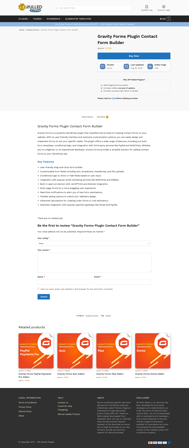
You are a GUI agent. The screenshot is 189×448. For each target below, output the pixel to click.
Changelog (63, 410)
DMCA (21, 416)
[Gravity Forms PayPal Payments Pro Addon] (36, 350)
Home (21, 30)
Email (97, 277)
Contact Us (63, 402)
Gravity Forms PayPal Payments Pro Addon (35, 375)
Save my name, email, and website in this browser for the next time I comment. (77, 289)
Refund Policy (25, 411)
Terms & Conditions (28, 402)
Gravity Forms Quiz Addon (71, 374)
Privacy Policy (25, 407)
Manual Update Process (69, 414)
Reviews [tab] (102, 117)
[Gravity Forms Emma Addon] (152, 350)
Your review (44, 250)
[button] (165, 19)
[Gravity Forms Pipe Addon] (113, 350)
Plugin (108, 315)
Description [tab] (87, 117)
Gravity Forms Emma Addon (149, 374)
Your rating (44, 238)
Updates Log (146, 10)
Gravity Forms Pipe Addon (109, 374)
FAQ (113, 98)
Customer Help (65, 406)
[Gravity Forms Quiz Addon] (74, 350)
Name (41, 277)
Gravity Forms (32, 30)
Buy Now (134, 56)
